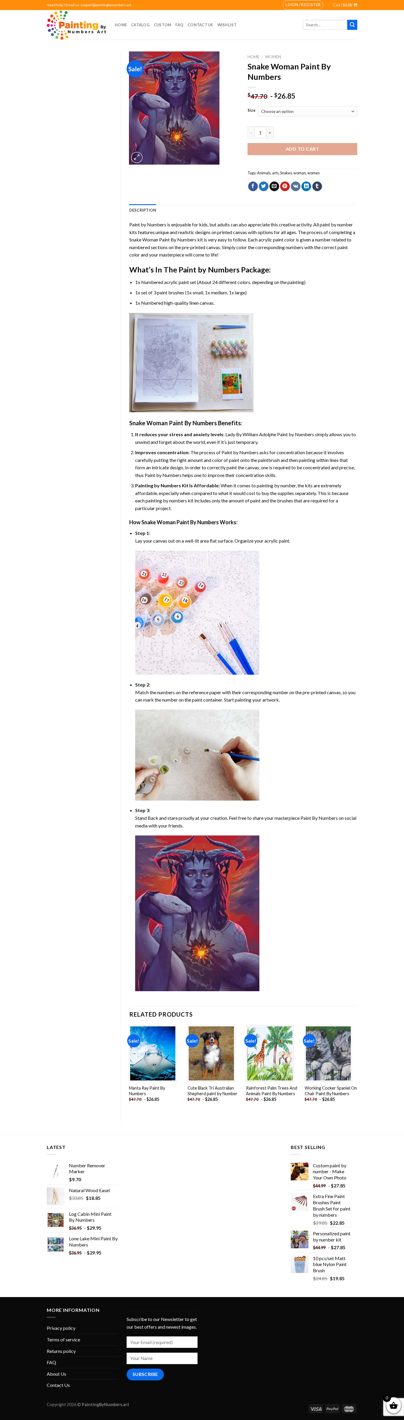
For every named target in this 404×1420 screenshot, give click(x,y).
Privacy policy (61, 1328)
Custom (163, 24)
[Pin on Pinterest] (285, 186)
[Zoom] (137, 157)
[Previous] (129, 1069)
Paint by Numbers (147, 224)
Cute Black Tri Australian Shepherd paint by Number (212, 1090)
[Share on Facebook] (253, 186)
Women (273, 56)
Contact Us (200, 24)
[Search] (352, 25)
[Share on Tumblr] (317, 186)
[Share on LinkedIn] (306, 186)
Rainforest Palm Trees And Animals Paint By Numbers (271, 1090)
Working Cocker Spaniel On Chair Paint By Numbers (331, 1090)
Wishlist (227, 24)
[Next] (357, 1069)
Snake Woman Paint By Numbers (162, 239)
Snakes (286, 173)
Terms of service (63, 1339)
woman (299, 173)
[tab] (142, 210)
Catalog (140, 24)
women (313, 173)
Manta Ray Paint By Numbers (147, 1090)
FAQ (179, 24)
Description (142, 210)
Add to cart (302, 149)
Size (252, 110)
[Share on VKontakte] (295, 186)
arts (275, 173)
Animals (264, 173)
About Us (56, 1374)
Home (121, 24)
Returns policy (61, 1351)
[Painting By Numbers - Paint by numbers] (76, 25)
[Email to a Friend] (274, 186)
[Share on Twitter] (264, 186)
